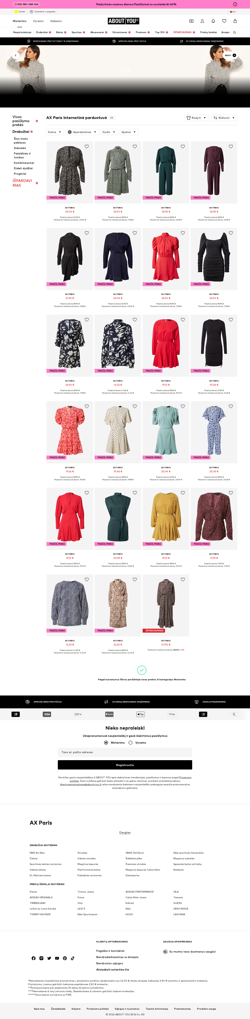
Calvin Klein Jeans (136, 897)
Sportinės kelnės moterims (46, 864)
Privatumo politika (98, 1008)
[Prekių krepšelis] (235, 21)
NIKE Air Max (37, 852)
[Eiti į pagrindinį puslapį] (50, 943)
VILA (176, 891)
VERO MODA (180, 908)
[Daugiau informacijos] (70, 222)
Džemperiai (132, 875)
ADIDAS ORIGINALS (41, 897)
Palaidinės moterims (90, 875)
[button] (197, 118)
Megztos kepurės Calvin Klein (143, 869)
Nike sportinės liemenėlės (188, 852)
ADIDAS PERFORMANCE (140, 891)
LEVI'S (81, 908)
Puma (81, 897)
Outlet (22, 11)
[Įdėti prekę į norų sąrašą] (86, 146)
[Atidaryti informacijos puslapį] (235, 4)
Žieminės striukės (136, 864)
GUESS (177, 903)
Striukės (82, 852)
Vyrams (38, 21)
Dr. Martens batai (40, 875)
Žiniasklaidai (58, 1008)
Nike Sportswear (87, 914)
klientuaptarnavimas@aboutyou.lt (81, 784)
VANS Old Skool (135, 852)
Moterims (19, 21)
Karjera (76, 1008)
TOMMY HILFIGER (40, 914)
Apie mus (39, 1008)
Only (80, 903)
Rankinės (178, 869)
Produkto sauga (206, 1008)
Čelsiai (34, 858)
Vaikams (56, 21)
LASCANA (179, 914)
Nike (128, 908)
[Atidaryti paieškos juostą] (233, 32)
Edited (130, 903)
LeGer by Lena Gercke (43, 908)
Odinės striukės (87, 858)
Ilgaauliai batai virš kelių (187, 864)
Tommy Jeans (86, 891)
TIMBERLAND (38, 903)
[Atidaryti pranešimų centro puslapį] (213, 21)
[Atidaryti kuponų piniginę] (191, 21)
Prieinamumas (182, 1008)
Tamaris (178, 897)
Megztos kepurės (88, 864)
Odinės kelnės (38, 869)
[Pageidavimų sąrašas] (224, 21)
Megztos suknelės (184, 858)
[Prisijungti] (202, 21)
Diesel (33, 891)
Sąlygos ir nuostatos (127, 1008)
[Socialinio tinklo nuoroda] (33, 958)
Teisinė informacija (157, 1008)
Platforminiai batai (89, 869)
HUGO (129, 914)
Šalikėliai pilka (134, 858)
